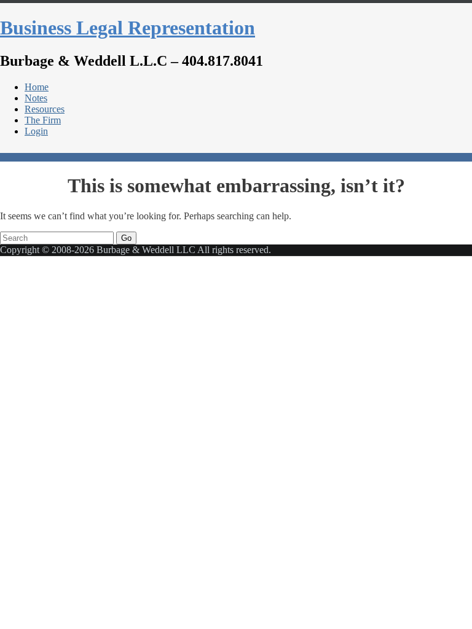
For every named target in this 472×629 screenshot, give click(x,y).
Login (36, 131)
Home (37, 87)
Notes (36, 98)
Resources (45, 109)
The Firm (43, 120)
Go (126, 238)
